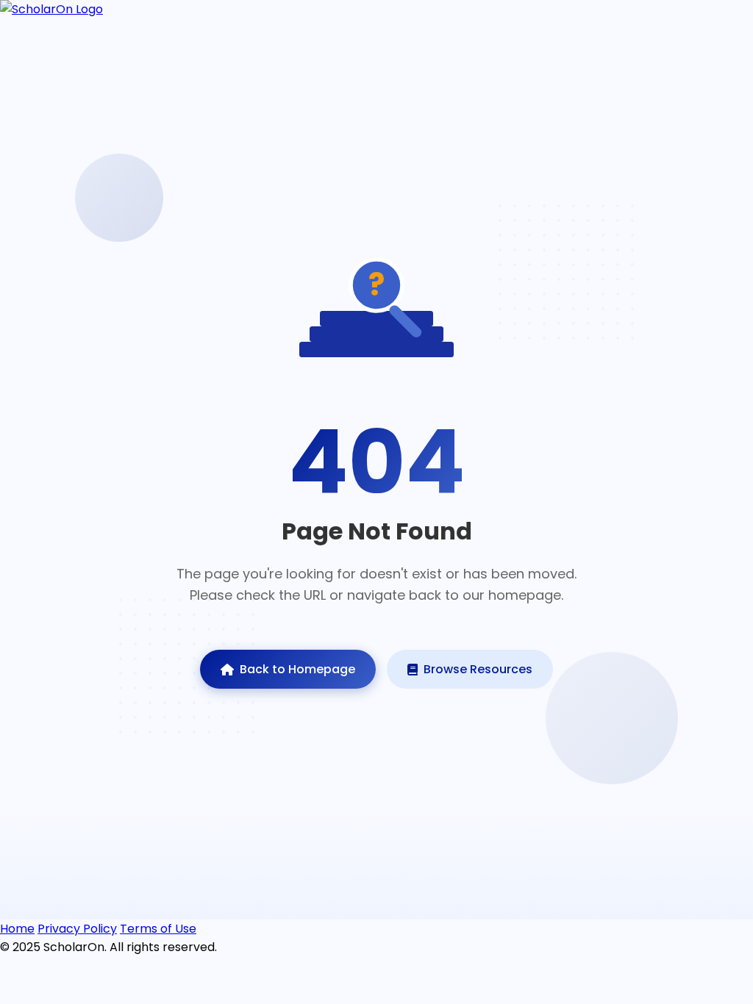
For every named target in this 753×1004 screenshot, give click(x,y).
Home (17, 928)
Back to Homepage (297, 669)
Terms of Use (158, 928)
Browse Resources (478, 669)
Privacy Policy (77, 928)
